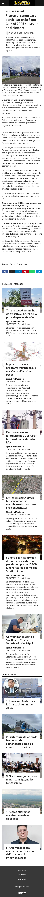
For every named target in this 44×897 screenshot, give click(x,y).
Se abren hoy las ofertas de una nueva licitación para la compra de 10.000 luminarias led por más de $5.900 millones (21, 564)
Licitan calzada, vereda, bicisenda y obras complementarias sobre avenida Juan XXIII (21, 502)
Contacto (22, 870)
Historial (22, 875)
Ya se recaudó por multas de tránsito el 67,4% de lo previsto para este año (21, 314)
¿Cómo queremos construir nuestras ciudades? (18, 815)
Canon (12, 264)
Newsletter (22, 879)
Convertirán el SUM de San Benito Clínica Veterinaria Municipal (20, 640)
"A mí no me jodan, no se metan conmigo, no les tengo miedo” (22, 779)
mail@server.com (22, 886)
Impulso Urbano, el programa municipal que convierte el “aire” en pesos (21, 369)
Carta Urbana (15, 33)
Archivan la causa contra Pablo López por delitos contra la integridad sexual (20, 852)
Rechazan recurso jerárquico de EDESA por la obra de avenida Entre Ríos (21, 437)
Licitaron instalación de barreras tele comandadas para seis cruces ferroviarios (21, 742)
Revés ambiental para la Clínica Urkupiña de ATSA (20, 704)
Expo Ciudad (22, 264)
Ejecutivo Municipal (15, 11)
